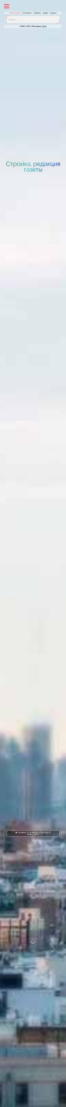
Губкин (37, 13)
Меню (6, 6)
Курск (53, 13)
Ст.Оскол (27, 13)
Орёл (45, 13)
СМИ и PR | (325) (33, 26)
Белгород (15, 13)
